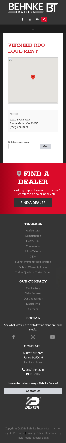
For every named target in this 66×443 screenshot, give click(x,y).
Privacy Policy (34, 433)
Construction (33, 235)
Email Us (35, 374)
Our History (33, 288)
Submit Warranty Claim (33, 267)
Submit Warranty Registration (33, 261)
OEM (33, 256)
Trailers (33, 224)
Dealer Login (41, 437)
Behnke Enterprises (33, 8)
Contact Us (33, 390)
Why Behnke (33, 293)
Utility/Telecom (33, 251)
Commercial (33, 246)
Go (45, 146)
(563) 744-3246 (35, 369)
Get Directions (33, 362)
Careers (33, 309)
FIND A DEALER (33, 203)
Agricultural (33, 230)
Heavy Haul (33, 240)
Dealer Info (33, 303)
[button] (33, 77)
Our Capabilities (33, 298)
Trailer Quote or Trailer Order (33, 272)
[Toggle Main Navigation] (33, 29)
